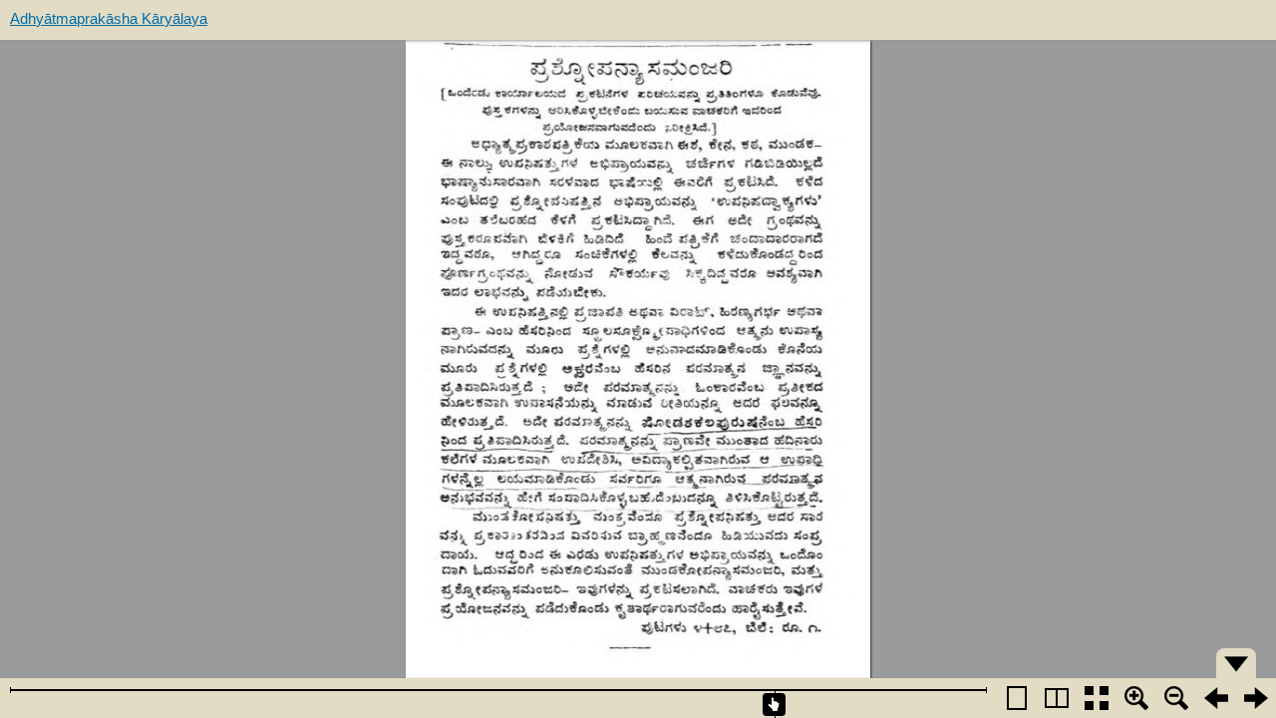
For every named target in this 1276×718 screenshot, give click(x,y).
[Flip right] (1256, 698)
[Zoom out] (1176, 698)
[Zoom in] (1136, 698)
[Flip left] (1216, 698)
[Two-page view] (1057, 698)
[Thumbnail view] (1096, 698)
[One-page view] (1017, 698)
